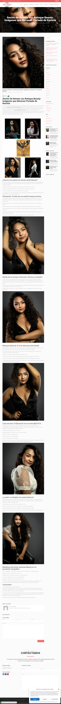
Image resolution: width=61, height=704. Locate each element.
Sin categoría (48, 110)
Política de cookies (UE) (53, 4)
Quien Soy (26, 4)
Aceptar (34, 699)
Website (32, 619)
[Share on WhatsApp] (5, 96)
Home (13, 23)
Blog (41, 4)
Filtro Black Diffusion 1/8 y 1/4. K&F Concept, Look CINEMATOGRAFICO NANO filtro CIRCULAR (51, 60)
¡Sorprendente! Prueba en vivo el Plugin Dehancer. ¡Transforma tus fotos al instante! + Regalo (52, 48)
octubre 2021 (48, 79)
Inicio (21, 4)
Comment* (4, 623)
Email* (42, 668)
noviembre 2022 (48, 74)
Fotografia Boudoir (49, 108)
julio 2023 (47, 72)
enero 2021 (47, 86)
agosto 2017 (48, 93)
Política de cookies (34, 701)
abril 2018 (47, 88)
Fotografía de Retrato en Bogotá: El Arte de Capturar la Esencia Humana (54, 167)
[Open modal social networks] (8, 96)
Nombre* (23, 668)
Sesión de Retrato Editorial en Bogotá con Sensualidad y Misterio (54, 161)
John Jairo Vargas (14, 92)
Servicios (37, 4)
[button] (58, 689)
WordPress (23, 699)
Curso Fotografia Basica (49, 103)
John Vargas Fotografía (6, 699)
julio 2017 (47, 95)
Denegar (44, 699)
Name (4, 619)
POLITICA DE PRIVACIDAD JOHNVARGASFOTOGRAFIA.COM (47, 701)
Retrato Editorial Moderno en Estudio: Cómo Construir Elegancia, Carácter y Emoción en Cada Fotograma (54, 154)
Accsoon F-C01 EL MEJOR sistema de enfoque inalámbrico (53, 143)
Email (18, 619)
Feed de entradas (48, 118)
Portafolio (32, 4)
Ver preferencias (54, 699)
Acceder (47, 116)
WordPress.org (48, 123)
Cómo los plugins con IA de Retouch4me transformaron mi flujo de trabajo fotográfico (52, 44)
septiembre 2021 (48, 81)
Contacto (46, 4)
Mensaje (23, 674)
